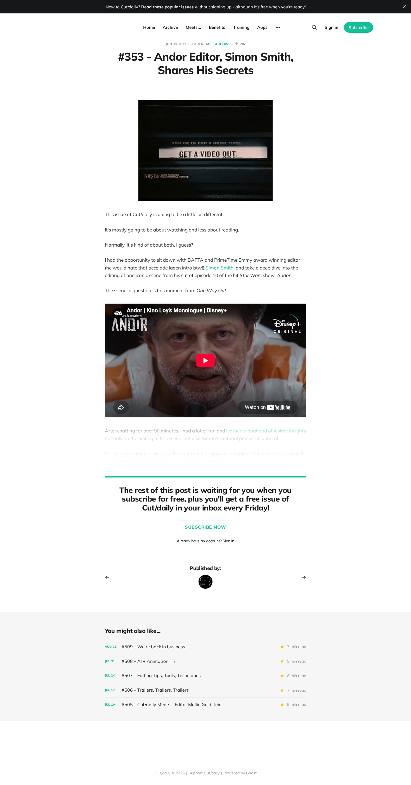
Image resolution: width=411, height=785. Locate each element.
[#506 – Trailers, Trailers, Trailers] (205, 690)
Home (149, 27)
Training (241, 27)
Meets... (193, 27)
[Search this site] (314, 27)
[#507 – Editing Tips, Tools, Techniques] (205, 675)
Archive (170, 27)
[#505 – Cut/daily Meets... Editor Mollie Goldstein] (205, 704)
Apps (262, 27)
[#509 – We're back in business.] (205, 647)
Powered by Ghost (240, 772)
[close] (404, 6)
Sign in (331, 27)
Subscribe (359, 27)
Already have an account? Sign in (205, 540)
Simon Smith (219, 268)
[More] (278, 27)
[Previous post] (109, 577)
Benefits (217, 27)
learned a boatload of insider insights (266, 431)
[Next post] (302, 577)
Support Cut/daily (203, 772)
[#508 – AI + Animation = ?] (205, 661)
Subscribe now (205, 527)
